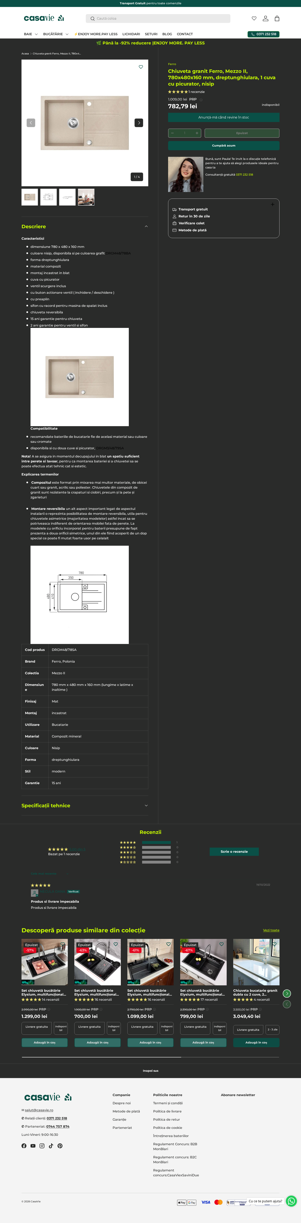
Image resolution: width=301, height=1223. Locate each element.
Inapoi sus (150, 1071)
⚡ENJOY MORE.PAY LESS (96, 34)
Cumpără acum (223, 145)
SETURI (151, 34)
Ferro (172, 64)
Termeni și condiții (168, 1103)
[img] (41, 885)
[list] (85, 123)
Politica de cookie (167, 1128)
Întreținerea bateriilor (171, 1136)
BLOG (167, 34)
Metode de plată (126, 1111)
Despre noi (122, 1103)
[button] (277, 18)
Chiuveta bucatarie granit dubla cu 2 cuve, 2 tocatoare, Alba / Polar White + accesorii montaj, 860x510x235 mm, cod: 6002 (255, 992)
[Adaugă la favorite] (141, 67)
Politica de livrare (167, 1111)
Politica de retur (166, 1119)
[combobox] (158, 18)
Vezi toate (271, 930)
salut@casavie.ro (39, 1110)
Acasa (25, 53)
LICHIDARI (131, 34)
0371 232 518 (244, 174)
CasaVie (36, 1201)
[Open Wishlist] (254, 18)
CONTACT (185, 34)
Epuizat (242, 133)
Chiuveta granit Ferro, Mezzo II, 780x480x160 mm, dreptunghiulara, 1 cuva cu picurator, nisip (57, 53)
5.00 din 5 (77, 849)
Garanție (119, 1119)
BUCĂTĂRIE (53, 34)
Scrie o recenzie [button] (234, 852)
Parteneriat (122, 1128)
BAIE (28, 34)
